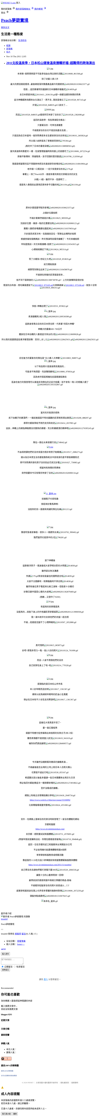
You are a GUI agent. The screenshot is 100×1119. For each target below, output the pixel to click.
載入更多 (5, 954)
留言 (24, 934)
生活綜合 (22, 40)
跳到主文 (5, 27)
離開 (15, 1114)
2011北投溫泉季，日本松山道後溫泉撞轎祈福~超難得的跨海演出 (50, 63)
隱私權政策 (64, 1083)
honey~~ (21, 944)
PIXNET (30, 1083)
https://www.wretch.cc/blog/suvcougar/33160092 (50, 800)
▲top (3, 949)
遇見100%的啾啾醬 (7, 1071)
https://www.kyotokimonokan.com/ (50, 829)
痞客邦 (18, 934)
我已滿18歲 (6, 1114)
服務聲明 (74, 1083)
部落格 (9, 49)
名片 (8, 52)
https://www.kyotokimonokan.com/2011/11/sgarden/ (50, 865)
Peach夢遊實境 (14, 20)
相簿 (8, 46)
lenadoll (4, 919)
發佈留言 (5, 970)
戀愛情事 (21, 941)
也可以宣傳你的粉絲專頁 (9, 1075)
